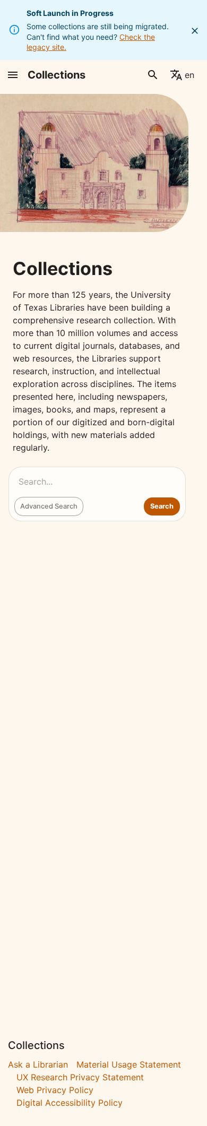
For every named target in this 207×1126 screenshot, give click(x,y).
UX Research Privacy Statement (80, 1077)
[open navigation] (12, 74)
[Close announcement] (195, 31)
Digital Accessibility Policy (69, 1102)
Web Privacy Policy (54, 1090)
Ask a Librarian (38, 1064)
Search (162, 506)
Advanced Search (48, 506)
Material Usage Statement (128, 1064)
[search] (152, 74)
